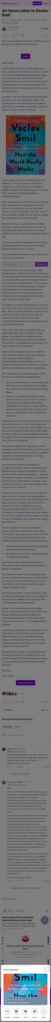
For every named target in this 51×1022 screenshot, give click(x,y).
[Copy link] (7, 1011)
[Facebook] (16, 1011)
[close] (47, 969)
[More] (44, 1011)
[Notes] (34, 1011)
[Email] (25, 1011)
